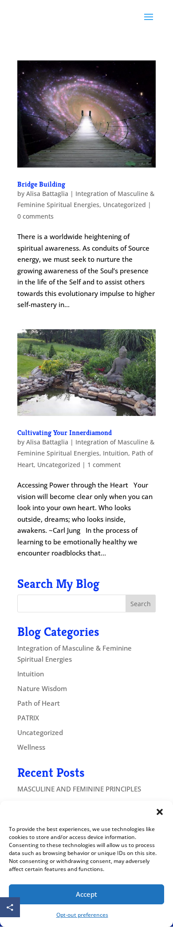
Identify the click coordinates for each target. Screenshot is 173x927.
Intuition (115, 453)
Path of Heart (38, 703)
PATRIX (28, 717)
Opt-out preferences (82, 915)
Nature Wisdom (42, 688)
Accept (86, 894)
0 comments (35, 216)
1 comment (104, 464)
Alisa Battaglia (47, 193)
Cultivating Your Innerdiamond (64, 432)
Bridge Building (41, 184)
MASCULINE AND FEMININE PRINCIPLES (79, 788)
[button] (159, 811)
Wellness (31, 747)
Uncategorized (124, 204)
